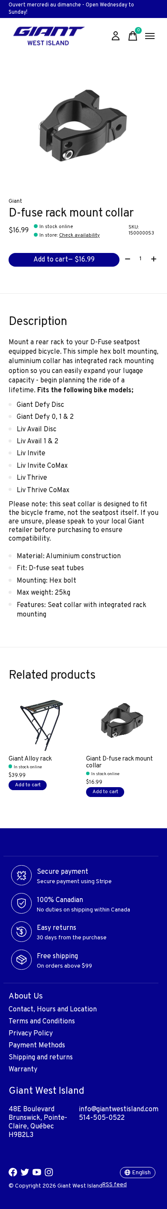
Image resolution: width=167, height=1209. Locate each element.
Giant (15, 201)
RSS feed (114, 1184)
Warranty (23, 1069)
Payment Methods (37, 1045)
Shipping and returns (41, 1057)
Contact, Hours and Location (53, 1009)
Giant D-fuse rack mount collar (119, 762)
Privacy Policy (31, 1033)
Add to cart (64, 260)
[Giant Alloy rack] (45, 724)
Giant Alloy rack (30, 759)
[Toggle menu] (149, 36)
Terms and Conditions (42, 1021)
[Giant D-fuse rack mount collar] (122, 724)
